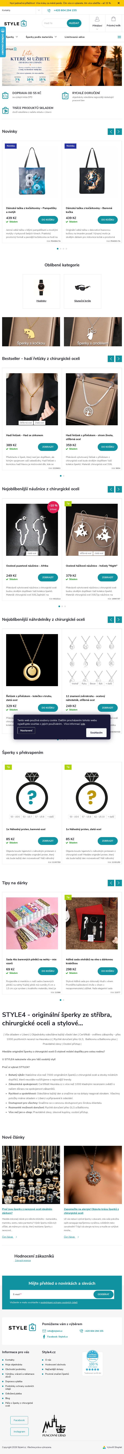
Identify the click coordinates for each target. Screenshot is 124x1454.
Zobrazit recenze (23, 1260)
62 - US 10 (99, 816)
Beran (93, 683)
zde (83, 724)
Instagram (19, 1431)
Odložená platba (13, 1393)
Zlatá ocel (39, 422)
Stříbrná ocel (26, 422)
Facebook (19, 1420)
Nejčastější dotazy (54, 1369)
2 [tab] (60, 249)
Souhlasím (96, 732)
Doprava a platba (13, 1381)
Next (118, 131)
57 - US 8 (39, 816)
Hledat (74, 23)
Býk (101, 683)
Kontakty (6, 10)
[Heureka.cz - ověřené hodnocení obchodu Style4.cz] (92, 1363)
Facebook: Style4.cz (57, 1336)
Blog (7, 1398)
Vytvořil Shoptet (114, 1447)
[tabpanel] (32, 192)
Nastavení (26, 730)
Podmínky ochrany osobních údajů (19, 1387)
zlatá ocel (32, 553)
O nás (48, 1360)
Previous (111, 131)
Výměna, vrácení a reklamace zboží (19, 1375)
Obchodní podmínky (15, 1369)
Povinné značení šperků (57, 1374)
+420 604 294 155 (94, 1331)
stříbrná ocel (85, 553)
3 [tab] (63, 249)
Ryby (84, 683)
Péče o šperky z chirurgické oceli (19, 1404)
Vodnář (75, 683)
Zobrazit (48, 446)
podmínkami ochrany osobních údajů (59, 1302)
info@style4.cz (54, 1331)
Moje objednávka (13, 1364)
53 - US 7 (27, 816)
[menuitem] (12, 37)
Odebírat (103, 1294)
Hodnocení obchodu (55, 1364)
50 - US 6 (15, 816)
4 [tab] (66, 249)
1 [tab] (57, 249)
